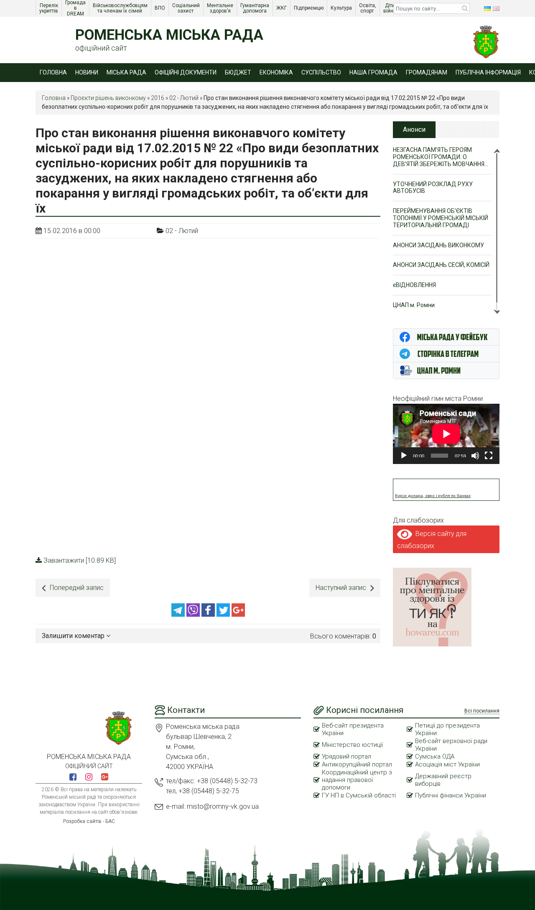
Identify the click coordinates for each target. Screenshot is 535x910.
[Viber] (193, 614)
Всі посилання (481, 711)
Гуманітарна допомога (255, 8)
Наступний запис (341, 588)
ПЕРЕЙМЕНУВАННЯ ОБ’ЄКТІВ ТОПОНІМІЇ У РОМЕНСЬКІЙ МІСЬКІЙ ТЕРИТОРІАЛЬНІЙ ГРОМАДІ (440, 218)
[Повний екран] (488, 455)
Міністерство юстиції (352, 745)
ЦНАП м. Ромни (414, 305)
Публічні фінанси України (450, 795)
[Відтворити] (404, 455)
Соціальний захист (186, 8)
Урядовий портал (346, 756)
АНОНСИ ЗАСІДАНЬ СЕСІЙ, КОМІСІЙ (441, 264)
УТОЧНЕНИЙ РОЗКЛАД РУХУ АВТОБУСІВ (433, 188)
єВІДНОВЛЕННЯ (414, 285)
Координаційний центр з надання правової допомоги (357, 780)
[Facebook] (209, 614)
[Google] (238, 614)
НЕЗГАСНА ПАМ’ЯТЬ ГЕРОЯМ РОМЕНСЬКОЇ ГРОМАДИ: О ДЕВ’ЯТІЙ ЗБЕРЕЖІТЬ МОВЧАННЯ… (440, 156)
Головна (53, 72)
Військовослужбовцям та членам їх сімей (121, 8)
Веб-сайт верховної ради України (451, 744)
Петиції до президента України (447, 729)
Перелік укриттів (49, 8)
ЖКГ (282, 8)
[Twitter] (224, 614)
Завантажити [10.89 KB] (79, 560)
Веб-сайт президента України (353, 729)
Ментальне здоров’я (220, 8)
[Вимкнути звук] (475, 455)
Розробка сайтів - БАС (89, 821)
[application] (446, 434)
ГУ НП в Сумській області (359, 795)
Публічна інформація (488, 72)
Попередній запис (77, 588)
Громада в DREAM (76, 8)
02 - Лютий (184, 98)
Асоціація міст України (447, 764)
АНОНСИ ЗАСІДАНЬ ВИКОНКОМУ (438, 245)
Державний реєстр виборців (443, 779)
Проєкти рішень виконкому (108, 98)
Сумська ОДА (434, 756)
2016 (157, 98)
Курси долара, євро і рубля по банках (433, 495)
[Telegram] (178, 614)
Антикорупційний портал (357, 764)
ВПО (160, 8)
